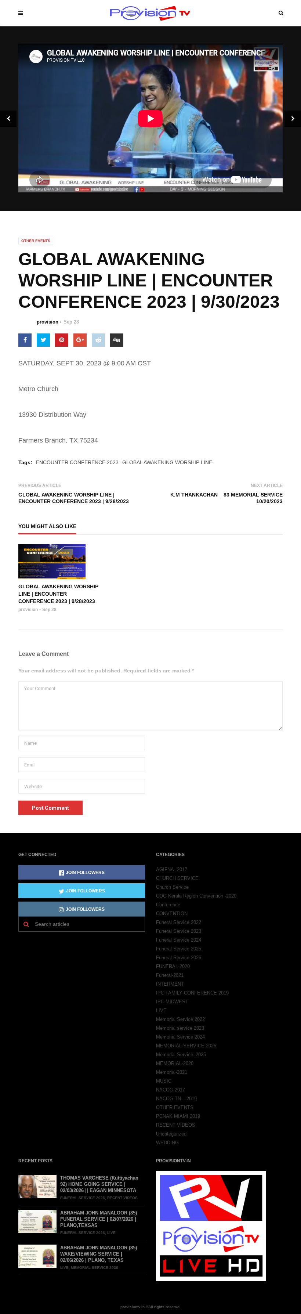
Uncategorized (171, 1134)
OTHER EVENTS (35, 241)
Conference (168, 904)
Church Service (172, 887)
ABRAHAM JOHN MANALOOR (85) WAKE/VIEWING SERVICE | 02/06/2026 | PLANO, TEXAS (98, 1254)
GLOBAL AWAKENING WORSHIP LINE (167, 462)
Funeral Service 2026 (178, 957)
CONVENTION (172, 913)
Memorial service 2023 (180, 1028)
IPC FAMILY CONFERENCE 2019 (192, 993)
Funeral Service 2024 (178, 940)
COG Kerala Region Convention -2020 (196, 896)
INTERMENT (170, 984)
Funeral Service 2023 (178, 931)
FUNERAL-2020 (173, 966)
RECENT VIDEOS (175, 1125)
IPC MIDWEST (172, 1001)
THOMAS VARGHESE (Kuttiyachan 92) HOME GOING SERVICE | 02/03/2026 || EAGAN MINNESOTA (99, 1184)
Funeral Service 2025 (178, 949)
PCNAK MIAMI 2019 (178, 1116)
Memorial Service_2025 (181, 1054)
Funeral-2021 (170, 975)
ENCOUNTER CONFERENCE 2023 (77, 462)
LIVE (161, 1010)
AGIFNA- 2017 (171, 869)
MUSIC (163, 1081)
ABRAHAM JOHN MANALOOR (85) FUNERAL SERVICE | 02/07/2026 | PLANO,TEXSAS (98, 1219)
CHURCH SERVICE (177, 878)
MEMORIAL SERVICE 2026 (186, 1045)
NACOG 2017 (170, 1090)
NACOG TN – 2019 (176, 1098)
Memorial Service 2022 (180, 1019)
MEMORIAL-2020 (174, 1063)
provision (47, 322)
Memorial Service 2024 (180, 1037)
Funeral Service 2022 (178, 922)
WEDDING (167, 1142)
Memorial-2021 (171, 1072)
